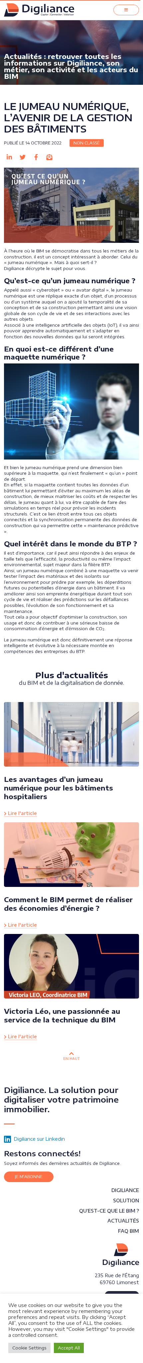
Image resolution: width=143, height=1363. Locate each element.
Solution (126, 1200)
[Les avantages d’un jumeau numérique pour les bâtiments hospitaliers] (71, 734)
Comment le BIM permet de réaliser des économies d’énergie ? (68, 903)
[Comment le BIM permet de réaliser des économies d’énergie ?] (71, 854)
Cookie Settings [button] (29, 1347)
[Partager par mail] (49, 157)
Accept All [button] (69, 1347)
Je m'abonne (29, 1176)
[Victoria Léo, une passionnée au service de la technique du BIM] (71, 965)
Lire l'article (22, 813)
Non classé (86, 142)
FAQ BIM (128, 1231)
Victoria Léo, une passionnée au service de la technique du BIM (62, 1015)
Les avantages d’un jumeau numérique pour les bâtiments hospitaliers (58, 787)
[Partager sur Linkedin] (9, 157)
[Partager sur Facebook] (36, 157)
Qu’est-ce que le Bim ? (109, 1211)
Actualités (123, 1221)
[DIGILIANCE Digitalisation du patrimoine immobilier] (121, 1255)
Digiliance (125, 1190)
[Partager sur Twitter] (22, 157)
